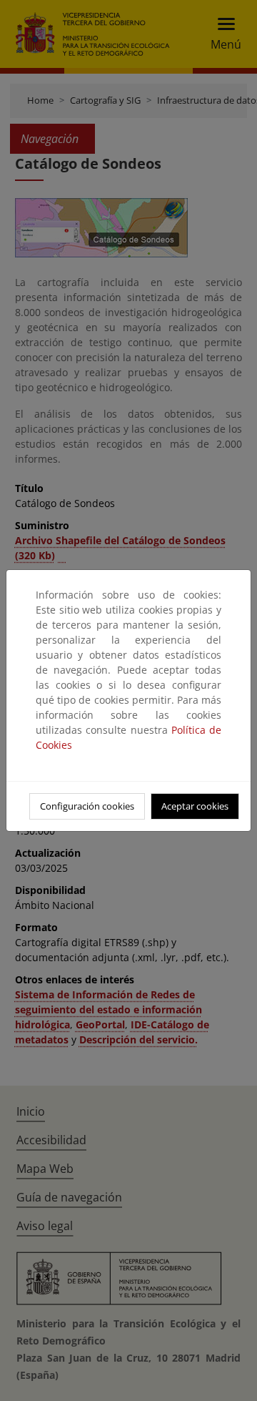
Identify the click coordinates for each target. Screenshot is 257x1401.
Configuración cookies (87, 806)
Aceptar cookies (194, 806)
